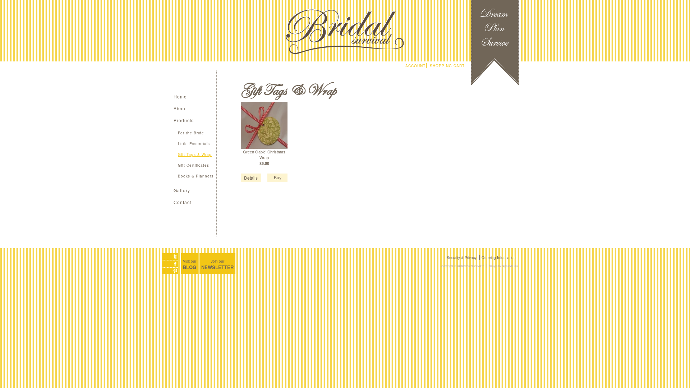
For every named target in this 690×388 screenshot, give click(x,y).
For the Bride (191, 132)
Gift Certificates (193, 165)
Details (251, 178)
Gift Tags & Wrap (195, 154)
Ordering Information (499, 257)
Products (184, 120)
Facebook (170, 263)
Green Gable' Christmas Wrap (264, 154)
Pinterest (170, 271)
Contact (182, 202)
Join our (217, 265)
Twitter (170, 256)
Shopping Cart (447, 65)
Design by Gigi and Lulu (503, 266)
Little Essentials (194, 143)
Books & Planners (195, 176)
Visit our (189, 265)
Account (415, 65)
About (180, 108)
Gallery (182, 190)
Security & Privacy (462, 257)
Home (180, 96)
